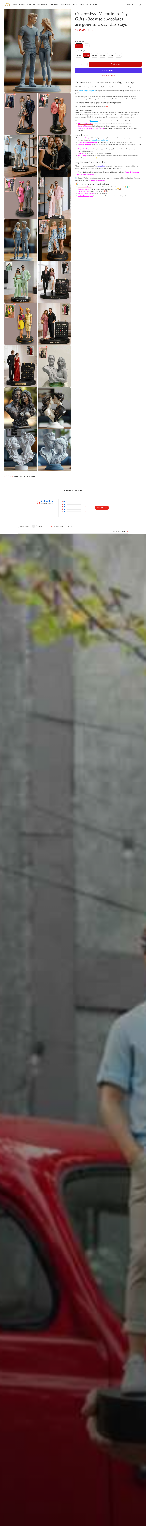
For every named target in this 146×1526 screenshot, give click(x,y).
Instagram (135, 172)
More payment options (108, 75)
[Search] (135, 4)
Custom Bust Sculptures (85, 195)
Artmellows (102, 166)
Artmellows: (94, 120)
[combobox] (44, 526)
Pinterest (86, 174)
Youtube (93, 174)
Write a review (29, 476)
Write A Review (102, 508)
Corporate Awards (83, 189)
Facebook (128, 172)
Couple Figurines (83, 191)
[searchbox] (25, 526)
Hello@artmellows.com (97, 180)
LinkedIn (79, 174)
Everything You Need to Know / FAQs (91, 128)
